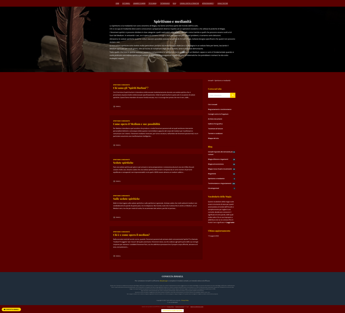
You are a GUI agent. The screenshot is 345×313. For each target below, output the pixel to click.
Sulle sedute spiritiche (126, 198)
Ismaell (118, 106)
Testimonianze (165, 3)
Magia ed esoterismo (216, 164)
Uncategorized (213, 188)
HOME (117, 3)
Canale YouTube (222, 3)
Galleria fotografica (215, 124)
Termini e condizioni (215, 133)
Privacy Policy (185, 300)
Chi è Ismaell (126, 3)
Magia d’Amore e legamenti (218, 159)
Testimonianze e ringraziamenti (219, 183)
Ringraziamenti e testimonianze (219, 109)
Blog (174, 3)
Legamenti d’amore (139, 3)
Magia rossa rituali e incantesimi (220, 169)
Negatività (212, 174)
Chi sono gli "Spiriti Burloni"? (130, 87)
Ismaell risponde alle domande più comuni (220, 153)
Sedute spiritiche (123, 162)
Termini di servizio (179, 306)
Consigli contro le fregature (189, 3)
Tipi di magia (152, 3)
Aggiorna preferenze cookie (196, 306)
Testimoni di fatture (215, 129)
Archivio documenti (215, 119)
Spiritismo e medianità (121, 85)
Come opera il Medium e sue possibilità (136, 124)
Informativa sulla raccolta (172, 310)
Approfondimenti (208, 3)
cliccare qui (163, 281)
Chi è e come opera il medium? (131, 234)
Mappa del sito (213, 138)
